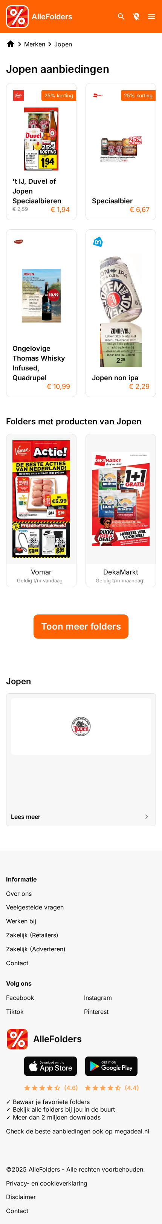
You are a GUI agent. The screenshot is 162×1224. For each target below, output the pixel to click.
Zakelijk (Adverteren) (36, 949)
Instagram (98, 997)
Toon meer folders (81, 626)
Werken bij (21, 921)
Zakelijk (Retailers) (32, 935)
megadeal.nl (132, 1131)
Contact (17, 963)
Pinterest (96, 1011)
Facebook (20, 997)
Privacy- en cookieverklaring (46, 1183)
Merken (34, 44)
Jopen (63, 44)
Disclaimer (21, 1197)
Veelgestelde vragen (35, 907)
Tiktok (15, 1011)
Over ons (19, 893)
